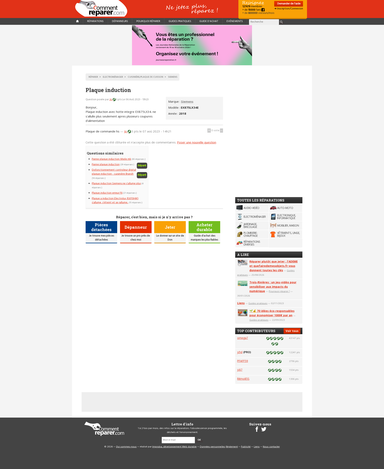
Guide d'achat (208, 21)
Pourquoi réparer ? (279, 291)
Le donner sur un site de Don (170, 238)
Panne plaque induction (106, 164)
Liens (241, 303)
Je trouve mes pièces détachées (101, 238)
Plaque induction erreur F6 (107, 193)
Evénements (235, 21)
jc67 (239, 370)
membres (252, 6)
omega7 (242, 338)
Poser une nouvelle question (196, 142)
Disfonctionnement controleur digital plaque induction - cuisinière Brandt (114, 172)
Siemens (187, 101)
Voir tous (292, 331)
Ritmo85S (243, 379)
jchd (239, 352)
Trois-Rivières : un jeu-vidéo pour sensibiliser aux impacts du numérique (272, 286)
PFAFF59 (242, 361)
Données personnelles (212, 447)
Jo (111, 99)
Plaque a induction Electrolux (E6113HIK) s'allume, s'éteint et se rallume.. (115, 200)
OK (199, 440)
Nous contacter (271, 447)
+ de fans (251, 10)
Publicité (246, 447)
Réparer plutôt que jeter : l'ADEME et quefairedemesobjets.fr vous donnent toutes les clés (273, 266)
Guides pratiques (180, 21)
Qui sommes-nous (126, 447)
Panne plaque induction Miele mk (111, 159)
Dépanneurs (120, 21)
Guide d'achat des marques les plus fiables (204, 238)
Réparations (95, 21)
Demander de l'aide (289, 4)
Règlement (232, 447)
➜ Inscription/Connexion (288, 9)
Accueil (103, 8)
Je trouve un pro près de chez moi (135, 238)
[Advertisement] (189, 174)
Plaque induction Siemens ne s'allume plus (116, 183)
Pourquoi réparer (148, 21)
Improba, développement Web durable (174, 447)
